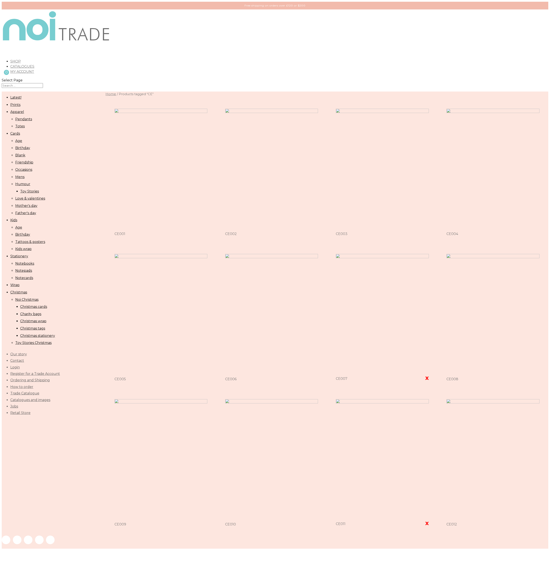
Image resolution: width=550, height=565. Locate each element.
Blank (20, 155)
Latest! (15, 97)
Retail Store (20, 413)
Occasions (23, 170)
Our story (18, 354)
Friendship (24, 162)
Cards (15, 133)
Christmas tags (32, 328)
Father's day (25, 213)
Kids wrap (23, 249)
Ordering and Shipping (30, 380)
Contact (17, 361)
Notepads (23, 271)
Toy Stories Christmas (33, 343)
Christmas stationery (37, 336)
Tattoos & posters (30, 242)
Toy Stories (29, 191)
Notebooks (24, 263)
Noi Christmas (26, 300)
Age (18, 141)
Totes (20, 126)
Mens (19, 177)
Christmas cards (33, 307)
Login (15, 367)
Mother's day (26, 206)
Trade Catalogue (24, 393)
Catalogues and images (30, 400)
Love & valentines (30, 198)
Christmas (18, 292)
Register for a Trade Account (35, 374)
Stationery (19, 256)
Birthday (22, 148)
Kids (13, 220)
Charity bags (30, 314)
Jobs (14, 406)
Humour (22, 184)
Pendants (23, 119)
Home (110, 94)
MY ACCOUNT (22, 72)
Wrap (15, 285)
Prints (15, 105)
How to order (21, 387)
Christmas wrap (33, 321)
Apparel (17, 112)
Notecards (24, 278)
